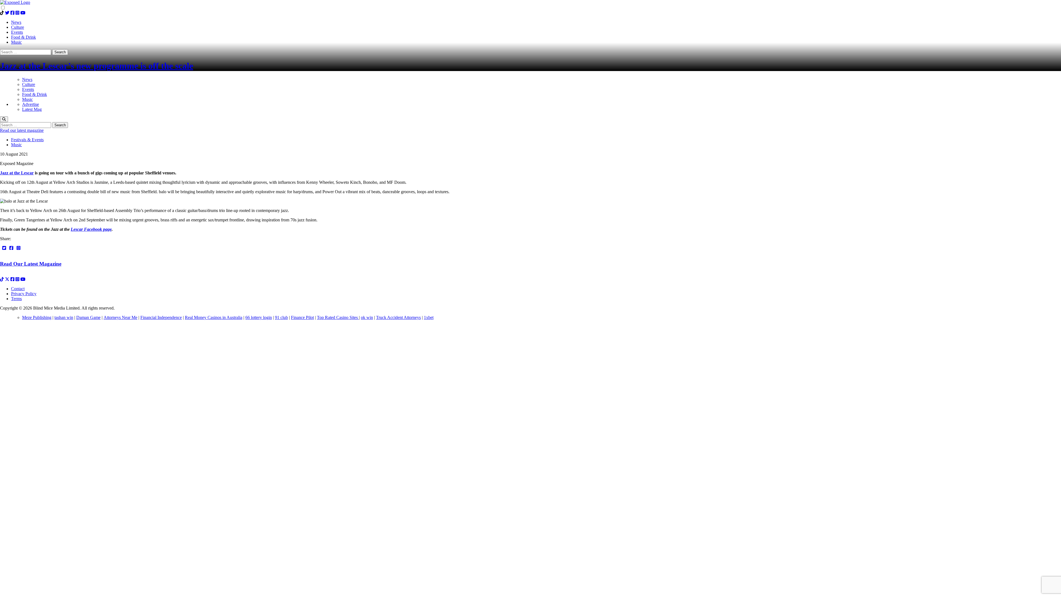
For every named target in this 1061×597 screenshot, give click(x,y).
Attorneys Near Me (120, 317)
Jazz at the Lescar (17, 173)
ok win (367, 317)
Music (27, 99)
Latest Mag (32, 109)
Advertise (30, 104)
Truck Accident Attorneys (398, 317)
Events (28, 89)
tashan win (63, 317)
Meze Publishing (36, 317)
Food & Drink (34, 94)
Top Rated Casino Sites (338, 317)
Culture (28, 84)
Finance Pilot (302, 317)
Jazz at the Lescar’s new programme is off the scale (96, 66)
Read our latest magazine (22, 130)
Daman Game (88, 317)
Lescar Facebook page (91, 229)
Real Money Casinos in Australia (213, 317)
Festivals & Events (27, 139)
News (27, 79)
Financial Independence (161, 317)
